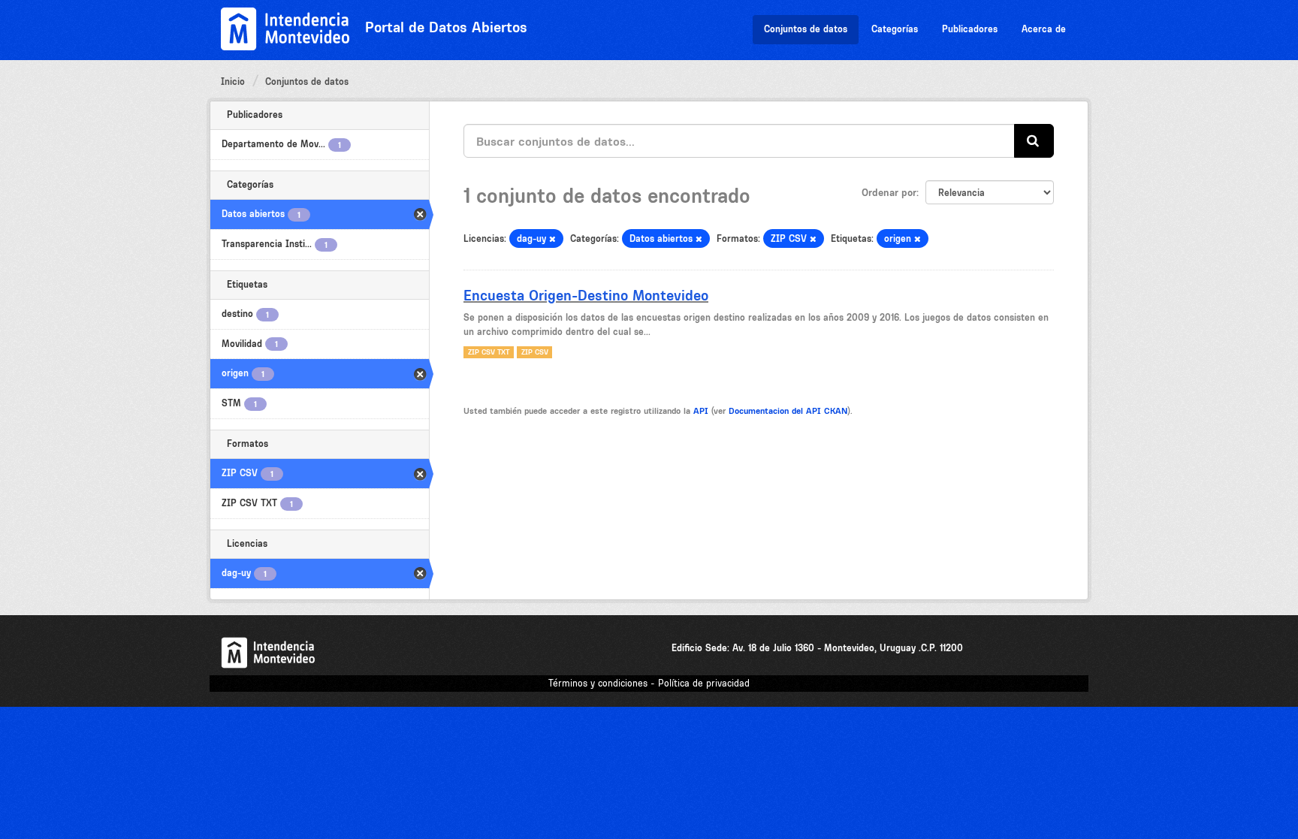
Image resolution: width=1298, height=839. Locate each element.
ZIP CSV (534, 352)
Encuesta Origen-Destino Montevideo (585, 295)
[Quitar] (552, 239)
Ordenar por (889, 192)
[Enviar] (1034, 141)
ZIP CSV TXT (488, 352)
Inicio (233, 81)
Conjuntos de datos (805, 29)
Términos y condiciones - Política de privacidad (649, 683)
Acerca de (1044, 29)
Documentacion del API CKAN (788, 411)
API (700, 411)
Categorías (894, 29)
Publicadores (970, 29)
